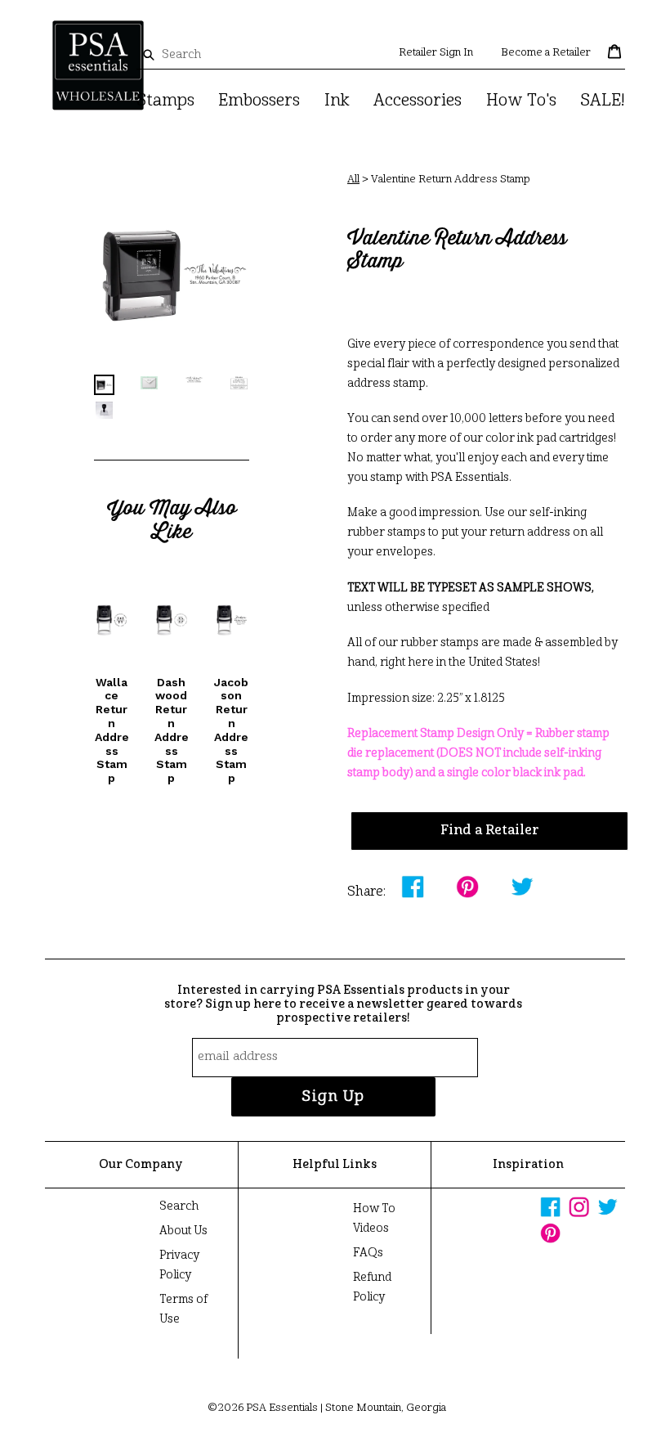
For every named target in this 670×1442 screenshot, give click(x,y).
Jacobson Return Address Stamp (231, 730)
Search (179, 1206)
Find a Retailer (489, 831)
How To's (521, 101)
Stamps (165, 101)
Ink (337, 101)
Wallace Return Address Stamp (112, 730)
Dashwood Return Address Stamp (171, 730)
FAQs (368, 1253)
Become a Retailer (546, 52)
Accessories (417, 101)
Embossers (259, 101)
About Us (183, 1231)
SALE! (602, 101)
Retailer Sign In (436, 52)
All (353, 179)
